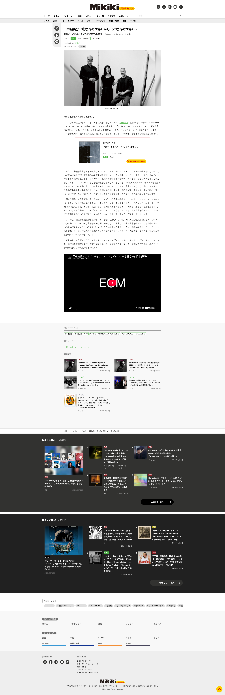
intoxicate (86, 38)
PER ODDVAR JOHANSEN (133, 334)
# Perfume (49, 606)
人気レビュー (124, 16)
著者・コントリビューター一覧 (87, 664)
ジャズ (89, 20)
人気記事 (111, 16)
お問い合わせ (81, 667)
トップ (47, 16)
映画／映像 (114, 20)
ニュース (100, 16)
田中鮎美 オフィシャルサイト (78, 347)
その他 (133, 20)
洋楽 (62, 20)
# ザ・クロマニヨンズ (155, 606)
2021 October (95, 38)
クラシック (101, 20)
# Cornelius (81, 606)
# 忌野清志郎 (138, 606)
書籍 (124, 20)
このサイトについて (84, 661)
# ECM (82, 46)
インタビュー (68, 16)
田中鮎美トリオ (81, 334)
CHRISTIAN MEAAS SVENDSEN (104, 334)
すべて (46, 20)
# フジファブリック (123, 606)
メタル (80, 20)
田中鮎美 (68, 334)
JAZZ (105, 157)
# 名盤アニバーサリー (65, 606)
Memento (124, 123)
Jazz (111, 157)
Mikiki (65, 431)
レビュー (89, 16)
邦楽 (55, 20)
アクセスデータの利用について (87, 672)
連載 (80, 16)
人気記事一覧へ (157, 502)
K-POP (71, 20)
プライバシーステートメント (87, 669)
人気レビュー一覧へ (166, 583)
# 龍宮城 (108, 606)
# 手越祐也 (171, 606)
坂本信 (77, 43)
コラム (56, 16)
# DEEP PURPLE (95, 606)
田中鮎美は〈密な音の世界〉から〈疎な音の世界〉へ (105, 431)
